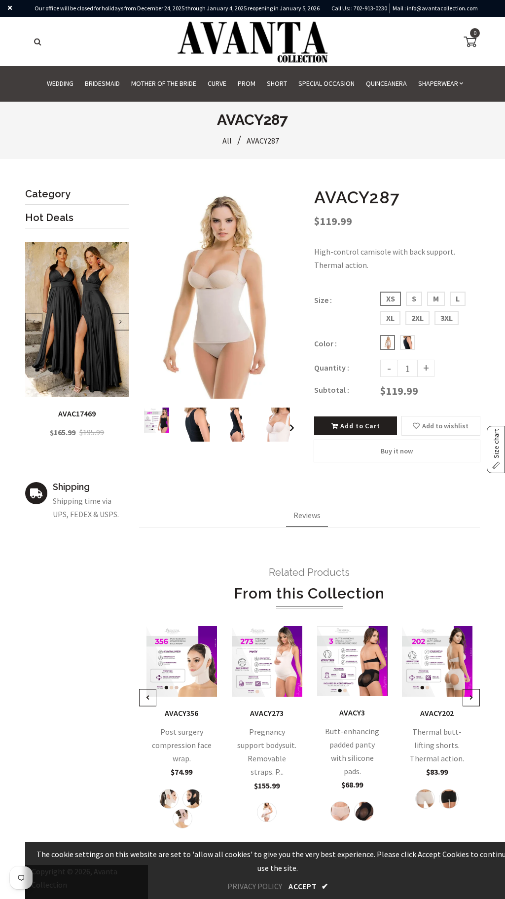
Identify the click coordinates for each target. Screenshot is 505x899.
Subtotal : (331, 390)
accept (308, 886)
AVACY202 (437, 713)
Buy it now (397, 451)
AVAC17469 (77, 413)
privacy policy (254, 886)
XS (390, 298)
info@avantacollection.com (442, 8)
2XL (417, 318)
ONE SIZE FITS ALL (185, 682)
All (227, 141)
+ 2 (441, 682)
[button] (496, 449)
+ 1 (271, 682)
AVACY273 (267, 713)
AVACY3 (352, 712)
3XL (446, 318)
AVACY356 (181, 713)
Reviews (307, 515)
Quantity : (331, 368)
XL (390, 318)
